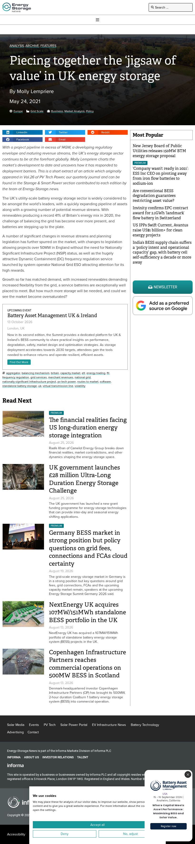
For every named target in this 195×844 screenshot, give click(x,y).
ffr (108, 373)
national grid (83, 377)
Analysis (17, 46)
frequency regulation (15, 377)
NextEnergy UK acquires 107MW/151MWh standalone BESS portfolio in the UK (87, 612)
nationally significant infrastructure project (29, 381)
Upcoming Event (19, 310)
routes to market (87, 381)
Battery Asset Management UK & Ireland (52, 316)
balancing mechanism (35, 373)
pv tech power (67, 381)
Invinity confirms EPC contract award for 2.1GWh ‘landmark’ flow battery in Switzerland (160, 212)
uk (39, 386)
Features (48, 46)
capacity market (70, 373)
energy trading (96, 373)
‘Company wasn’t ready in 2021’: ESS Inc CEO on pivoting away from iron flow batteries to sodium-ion (160, 176)
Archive (32, 46)
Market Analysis (74, 111)
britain (55, 373)
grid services (38, 377)
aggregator (13, 373)
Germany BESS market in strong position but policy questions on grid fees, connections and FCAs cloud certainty (88, 548)
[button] (22, 132)
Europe (18, 111)
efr (83, 373)
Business (57, 111)
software (105, 381)
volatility (80, 386)
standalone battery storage (19, 386)
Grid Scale (37, 111)
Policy (90, 111)
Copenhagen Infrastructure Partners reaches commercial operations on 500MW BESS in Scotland (87, 664)
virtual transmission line (58, 386)
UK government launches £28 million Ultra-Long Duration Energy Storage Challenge (84, 479)
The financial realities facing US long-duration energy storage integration (88, 427)
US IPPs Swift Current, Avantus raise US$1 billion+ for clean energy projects (160, 230)
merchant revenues (60, 377)
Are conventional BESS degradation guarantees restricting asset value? (154, 195)
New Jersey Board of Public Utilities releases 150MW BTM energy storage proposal (159, 150)
